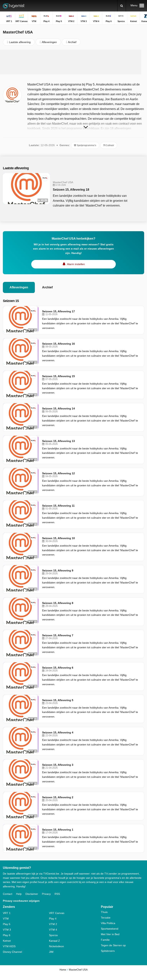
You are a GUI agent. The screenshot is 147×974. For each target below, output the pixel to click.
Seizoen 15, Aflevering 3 (57, 764)
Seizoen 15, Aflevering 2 (57, 797)
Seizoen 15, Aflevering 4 (57, 732)
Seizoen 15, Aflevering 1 (57, 829)
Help (19, 893)
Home (63, 969)
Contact (7, 893)
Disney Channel (12, 951)
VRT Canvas (56, 913)
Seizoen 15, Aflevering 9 (57, 570)
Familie (105, 939)
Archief (47, 287)
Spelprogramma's (86, 145)
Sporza (53, 935)
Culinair (109, 145)
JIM (51, 951)
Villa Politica (108, 923)
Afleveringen (19, 287)
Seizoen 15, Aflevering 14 (58, 408)
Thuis (104, 912)
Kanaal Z (54, 940)
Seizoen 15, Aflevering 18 (71, 189)
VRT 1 (7, 913)
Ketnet (7, 940)
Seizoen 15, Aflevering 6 (57, 667)
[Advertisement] (73, 62)
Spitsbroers (108, 950)
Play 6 (6, 935)
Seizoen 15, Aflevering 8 (57, 603)
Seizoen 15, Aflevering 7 (57, 635)
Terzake (105, 917)
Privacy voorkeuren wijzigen (21, 900)
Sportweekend (109, 928)
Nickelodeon (56, 946)
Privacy (46, 893)
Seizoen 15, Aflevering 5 (57, 700)
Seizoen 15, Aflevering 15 (58, 376)
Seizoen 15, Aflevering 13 (58, 441)
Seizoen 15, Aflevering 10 (58, 538)
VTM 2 (53, 924)
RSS (57, 893)
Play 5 (6, 924)
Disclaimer (31, 893)
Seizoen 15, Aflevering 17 (58, 311)
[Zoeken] (121, 5)
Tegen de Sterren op (113, 945)
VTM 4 (53, 929)
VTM (6, 918)
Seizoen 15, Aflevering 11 (58, 505)
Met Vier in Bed (110, 934)
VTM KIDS (9, 946)
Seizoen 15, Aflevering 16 (58, 343)
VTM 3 (7, 929)
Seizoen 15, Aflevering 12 (58, 473)
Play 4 (52, 918)
